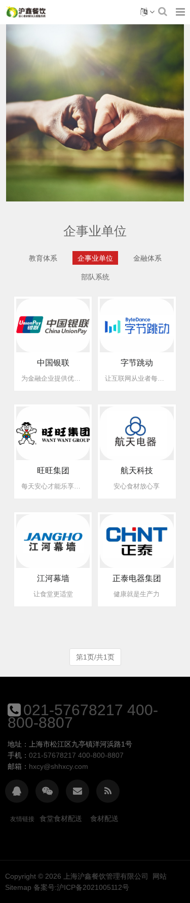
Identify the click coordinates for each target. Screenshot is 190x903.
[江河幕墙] (53, 541)
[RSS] (108, 791)
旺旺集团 (53, 470)
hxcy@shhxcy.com (58, 766)
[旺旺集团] (53, 433)
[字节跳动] (137, 325)
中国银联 (53, 362)
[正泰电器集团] (137, 541)
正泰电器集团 (136, 578)
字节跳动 (137, 362)
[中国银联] (53, 325)
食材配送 (104, 818)
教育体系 (43, 258)
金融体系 (147, 258)
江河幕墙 (53, 578)
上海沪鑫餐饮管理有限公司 (105, 876)
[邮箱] (77, 791)
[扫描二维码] (47, 791)
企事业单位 (95, 258)
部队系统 (95, 277)
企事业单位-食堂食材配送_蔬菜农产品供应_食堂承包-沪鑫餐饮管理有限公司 (26, 12)
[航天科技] (137, 433)
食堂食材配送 (61, 818)
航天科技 (137, 470)
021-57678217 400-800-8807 (83, 716)
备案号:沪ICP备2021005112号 (81, 887)
